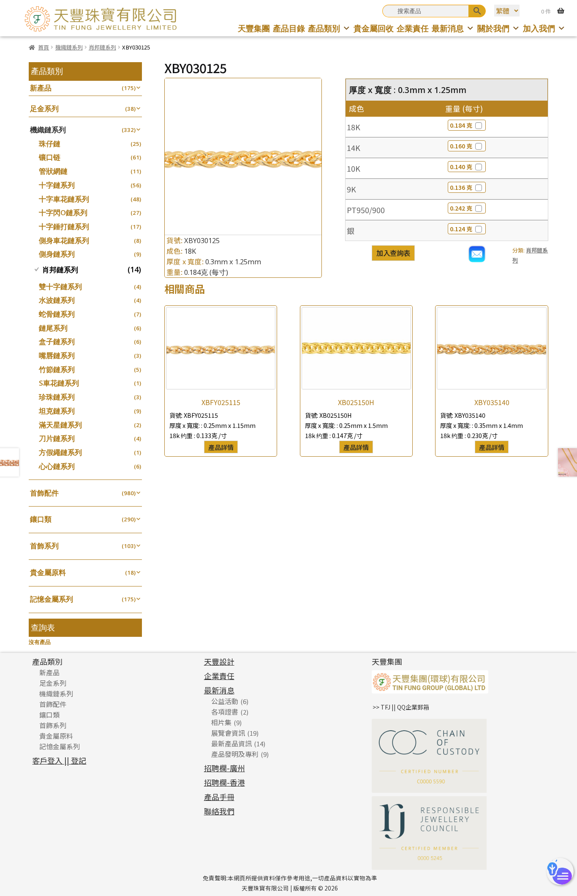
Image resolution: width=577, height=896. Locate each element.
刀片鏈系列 (57, 438)
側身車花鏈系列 (64, 240)
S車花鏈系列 (59, 383)
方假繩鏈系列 (60, 452)
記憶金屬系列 (51, 599)
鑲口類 (41, 519)
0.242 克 (461, 208)
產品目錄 (289, 28)
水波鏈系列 (57, 300)
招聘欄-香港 (224, 782)
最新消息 (448, 28)
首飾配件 (44, 493)
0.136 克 (461, 187)
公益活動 (224, 701)
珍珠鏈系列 (57, 397)
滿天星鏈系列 (60, 425)
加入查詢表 (393, 253)
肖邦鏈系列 (102, 47)
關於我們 (493, 28)
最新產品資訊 (231, 743)
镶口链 (49, 157)
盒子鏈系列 (57, 341)
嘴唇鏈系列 (57, 355)
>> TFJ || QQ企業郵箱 (401, 707)
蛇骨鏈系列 (57, 314)
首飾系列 (44, 546)
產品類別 (324, 28)
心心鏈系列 (57, 466)
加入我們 (539, 28)
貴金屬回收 (374, 28)
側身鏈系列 (57, 254)
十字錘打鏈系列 (64, 226)
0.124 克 (461, 229)
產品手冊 (219, 796)
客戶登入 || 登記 (59, 760)
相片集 (221, 722)
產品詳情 (221, 447)
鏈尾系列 (53, 328)
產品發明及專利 (235, 754)
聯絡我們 (219, 811)
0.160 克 (461, 146)
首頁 (43, 47)
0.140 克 (461, 166)
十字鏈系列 (57, 185)
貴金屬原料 (48, 572)
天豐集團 (254, 28)
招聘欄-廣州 (224, 767)
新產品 (41, 88)
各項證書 (224, 712)
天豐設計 (219, 661)
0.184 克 (461, 125)
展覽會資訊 (228, 733)
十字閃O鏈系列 (63, 212)
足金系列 (44, 108)
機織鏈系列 (69, 47)
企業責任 (413, 28)
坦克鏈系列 (57, 411)
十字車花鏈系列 (64, 199)
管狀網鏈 (53, 171)
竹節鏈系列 (57, 369)
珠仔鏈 (49, 143)
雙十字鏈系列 (60, 286)
